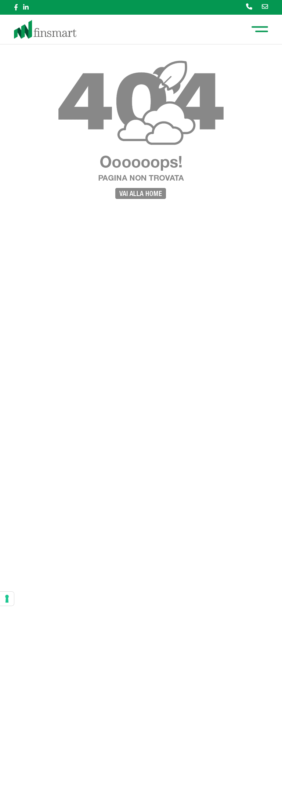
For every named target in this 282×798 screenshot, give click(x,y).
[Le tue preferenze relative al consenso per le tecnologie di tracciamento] (7, 599)
